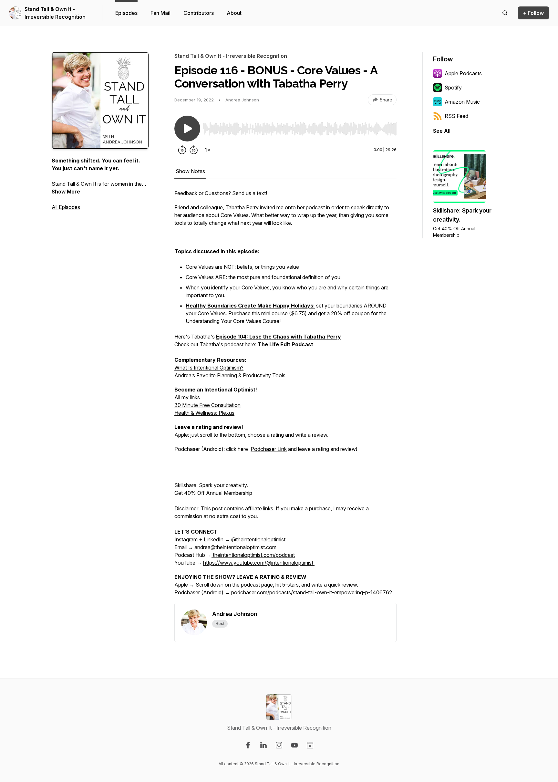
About (234, 13)
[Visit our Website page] (310, 745)
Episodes (126, 13)
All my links (187, 397)
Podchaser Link (269, 449)
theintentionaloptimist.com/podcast (253, 555)
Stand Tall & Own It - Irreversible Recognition (55, 13)
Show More (66, 191)
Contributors (198, 13)
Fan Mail (160, 13)
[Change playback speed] (207, 149)
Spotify (453, 87)
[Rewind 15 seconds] (182, 149)
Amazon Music (462, 102)
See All (441, 131)
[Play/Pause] (187, 128)
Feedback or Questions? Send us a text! (220, 193)
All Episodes (66, 207)
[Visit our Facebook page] (248, 745)
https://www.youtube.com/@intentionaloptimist (259, 562)
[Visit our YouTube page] (294, 745)
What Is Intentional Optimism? (208, 367)
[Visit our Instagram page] (279, 745)
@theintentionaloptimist (257, 539)
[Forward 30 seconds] (193, 149)
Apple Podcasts (463, 73)
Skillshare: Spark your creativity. (211, 485)
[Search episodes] (505, 13)
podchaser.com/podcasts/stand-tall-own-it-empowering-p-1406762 (311, 592)
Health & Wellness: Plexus (204, 413)
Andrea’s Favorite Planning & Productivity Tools (229, 375)
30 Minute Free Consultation (207, 405)
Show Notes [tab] (190, 171)
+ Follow (533, 13)
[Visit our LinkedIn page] (263, 745)
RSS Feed (456, 116)
